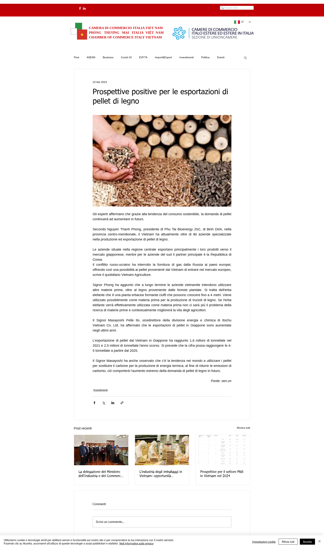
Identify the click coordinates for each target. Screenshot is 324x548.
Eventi (220, 57)
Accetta (307, 542)
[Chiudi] (319, 541)
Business (108, 57)
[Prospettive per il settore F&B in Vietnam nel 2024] (223, 450)
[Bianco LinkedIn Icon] (84, 8)
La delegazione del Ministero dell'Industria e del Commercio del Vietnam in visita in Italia (101, 474)
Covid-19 (126, 57)
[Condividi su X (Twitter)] (103, 403)
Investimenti (186, 57)
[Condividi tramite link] (122, 403)
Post (76, 57)
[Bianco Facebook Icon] (80, 8)
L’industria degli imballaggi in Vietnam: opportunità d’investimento (161, 474)
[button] (245, 57)
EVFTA (143, 57)
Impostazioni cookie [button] (264, 542)
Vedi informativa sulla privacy (136, 543)
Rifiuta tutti (288, 542)
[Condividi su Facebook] (94, 403)
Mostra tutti (243, 427)
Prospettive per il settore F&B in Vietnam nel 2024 (221, 474)
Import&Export (163, 57)
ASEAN (91, 57)
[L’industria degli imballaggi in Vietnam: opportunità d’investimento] (162, 450)
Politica (205, 57)
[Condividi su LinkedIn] (113, 403)
